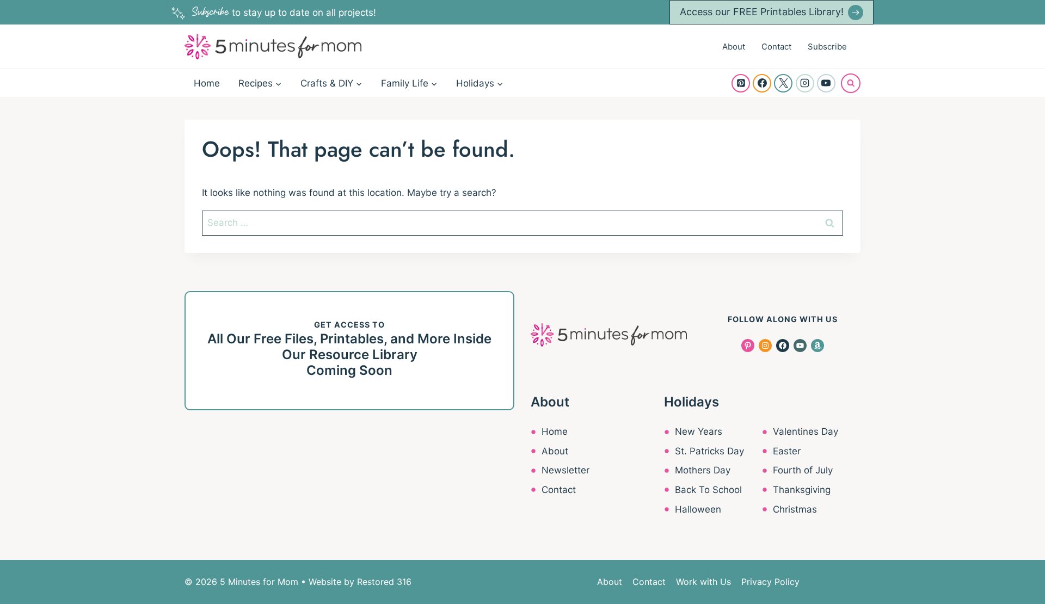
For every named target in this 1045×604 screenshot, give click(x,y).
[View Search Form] (850, 83)
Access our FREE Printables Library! (762, 11)
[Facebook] (762, 83)
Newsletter (565, 470)
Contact (776, 46)
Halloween (698, 509)
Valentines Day (805, 431)
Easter (787, 451)
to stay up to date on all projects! (284, 12)
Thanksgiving (802, 489)
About (733, 46)
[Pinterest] (741, 83)
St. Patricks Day (709, 451)
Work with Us (703, 581)
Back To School (708, 489)
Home (207, 83)
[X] (783, 83)
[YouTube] (826, 83)
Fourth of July (803, 470)
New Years (698, 431)
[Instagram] (805, 83)
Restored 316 (384, 581)
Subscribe (827, 46)
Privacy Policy (770, 581)
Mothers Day (702, 470)
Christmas (795, 509)
